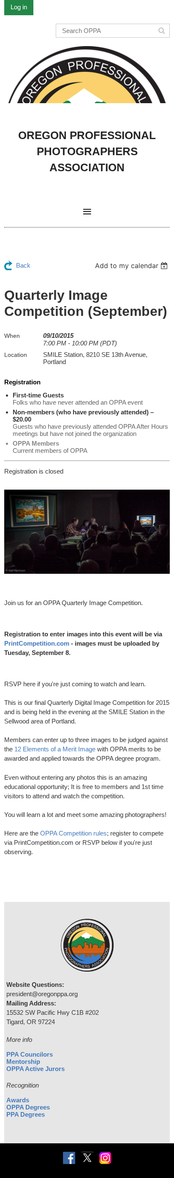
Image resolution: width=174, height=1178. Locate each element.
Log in (19, 7)
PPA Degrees (25, 1114)
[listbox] (132, 265)
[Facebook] (69, 1158)
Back (23, 265)
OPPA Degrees (28, 1107)
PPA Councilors (29, 1054)
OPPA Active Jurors (35, 1068)
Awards (17, 1100)
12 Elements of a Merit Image (54, 749)
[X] (87, 1158)
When (12, 335)
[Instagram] (105, 1158)
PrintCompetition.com (36, 643)
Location (15, 354)
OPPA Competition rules (73, 833)
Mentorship (23, 1061)
